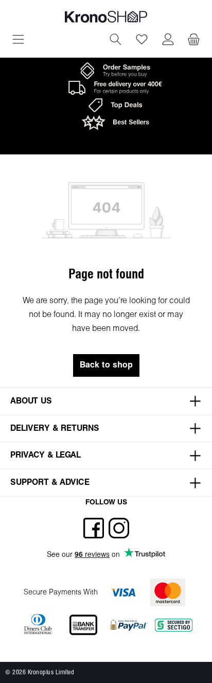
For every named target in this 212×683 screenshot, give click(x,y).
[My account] (168, 40)
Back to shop (106, 365)
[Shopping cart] (194, 40)
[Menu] (18, 40)
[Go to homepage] (106, 17)
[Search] (115, 40)
